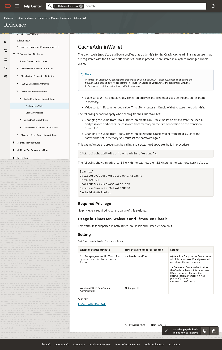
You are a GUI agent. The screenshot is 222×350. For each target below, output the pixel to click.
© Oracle (46, 344)
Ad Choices (174, 344)
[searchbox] (145, 6)
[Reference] (5, 59)
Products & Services (100, 344)
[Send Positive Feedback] (214, 331)
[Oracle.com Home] (7, 6)
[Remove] (81, 6)
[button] (17, 6)
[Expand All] (5, 50)
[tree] (39, 96)
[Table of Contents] (5, 42)
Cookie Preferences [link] (154, 344)
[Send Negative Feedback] (205, 331)
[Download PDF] (5, 68)
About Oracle (62, 344)
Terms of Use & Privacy (127, 344)
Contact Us (79, 344)
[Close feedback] (166, 331)
